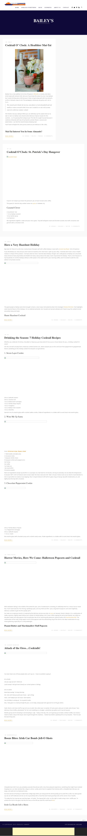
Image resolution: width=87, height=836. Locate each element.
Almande (36, 94)
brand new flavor (64, 249)
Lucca (51, 613)
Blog (40, 7)
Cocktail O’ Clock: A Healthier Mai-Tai (28, 45)
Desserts (54, 809)
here (53, 800)
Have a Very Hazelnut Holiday (22, 245)
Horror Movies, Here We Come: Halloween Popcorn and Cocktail (42, 558)
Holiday (61, 226)
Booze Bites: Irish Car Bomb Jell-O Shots (28, 738)
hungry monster (13, 645)
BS (10, 149)
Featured (63, 720)
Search (82, 7)
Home (17, 7)
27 (77, 809)
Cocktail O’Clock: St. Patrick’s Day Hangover (33, 152)
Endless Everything (28, 7)
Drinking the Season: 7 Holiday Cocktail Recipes (32, 338)
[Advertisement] (43, 831)
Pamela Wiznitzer (69, 307)
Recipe (34, 136)
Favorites (48, 7)
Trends (40, 136)
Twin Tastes (11, 554)
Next (84, 820)
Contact (66, 7)
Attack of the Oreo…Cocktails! (22, 648)
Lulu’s (34, 203)
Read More (9, 136)
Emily (10, 42)
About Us (57, 7)
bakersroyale (12, 735)
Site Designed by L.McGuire (73, 824)
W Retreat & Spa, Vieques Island (17, 451)
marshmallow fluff (71, 617)
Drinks (27, 136)
